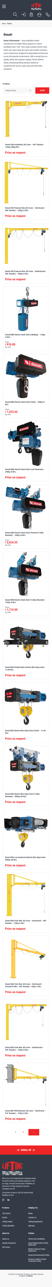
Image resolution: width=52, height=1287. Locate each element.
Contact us (32, 1217)
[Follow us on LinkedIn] (8, 1200)
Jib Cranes (6, 1213)
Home (4, 24)
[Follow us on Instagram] (3, 1200)
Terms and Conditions (36, 1239)
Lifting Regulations (35, 1221)
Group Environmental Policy (38, 1255)
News (30, 1213)
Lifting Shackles (8, 1226)
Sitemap (31, 1226)
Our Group (6, 1247)
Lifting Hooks (7, 1221)
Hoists (4, 1217)
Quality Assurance (9, 1243)
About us (5, 1239)
